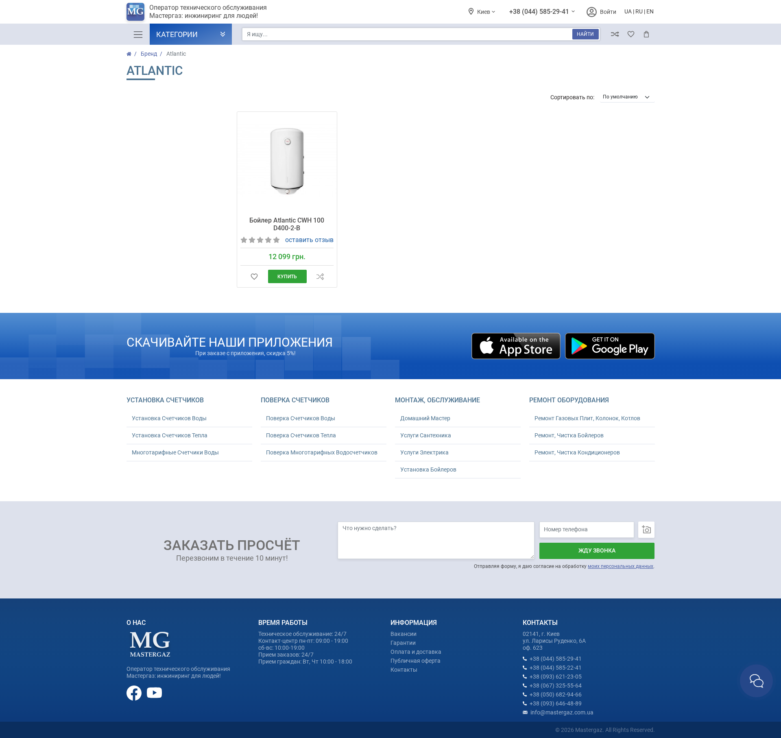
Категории (177, 34)
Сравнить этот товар (320, 276)
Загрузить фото (646, 530)
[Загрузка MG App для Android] (609, 345)
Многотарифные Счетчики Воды (175, 452)
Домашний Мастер (425, 418)
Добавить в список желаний (254, 276)
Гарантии (403, 643)
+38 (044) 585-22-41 (556, 667)
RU (639, 11)
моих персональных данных (620, 566)
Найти (585, 34)
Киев (484, 12)
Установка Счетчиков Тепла (169, 435)
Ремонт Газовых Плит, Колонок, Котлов (587, 418)
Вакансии (403, 634)
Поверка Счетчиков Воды (300, 418)
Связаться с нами (756, 680)
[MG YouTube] (154, 692)
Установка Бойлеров (428, 469)
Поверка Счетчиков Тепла (301, 435)
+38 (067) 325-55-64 (556, 685)
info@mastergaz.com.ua (561, 712)
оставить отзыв (309, 240)
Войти (608, 11)
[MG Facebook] (135, 692)
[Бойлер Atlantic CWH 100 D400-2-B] (286, 161)
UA (628, 11)
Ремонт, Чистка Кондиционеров (577, 452)
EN (650, 11)
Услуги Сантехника (425, 435)
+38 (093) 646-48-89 (556, 703)
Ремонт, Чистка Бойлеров (569, 435)
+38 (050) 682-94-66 (556, 694)
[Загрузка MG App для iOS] (516, 345)
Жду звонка (596, 550)
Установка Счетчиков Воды (169, 418)
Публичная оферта (415, 660)
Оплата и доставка (415, 651)
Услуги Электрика (424, 452)
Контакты (403, 669)
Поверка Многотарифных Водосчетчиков (321, 452)
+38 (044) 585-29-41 (540, 11)
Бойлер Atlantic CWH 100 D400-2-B (286, 224)
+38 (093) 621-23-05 (556, 676)
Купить (287, 276)
